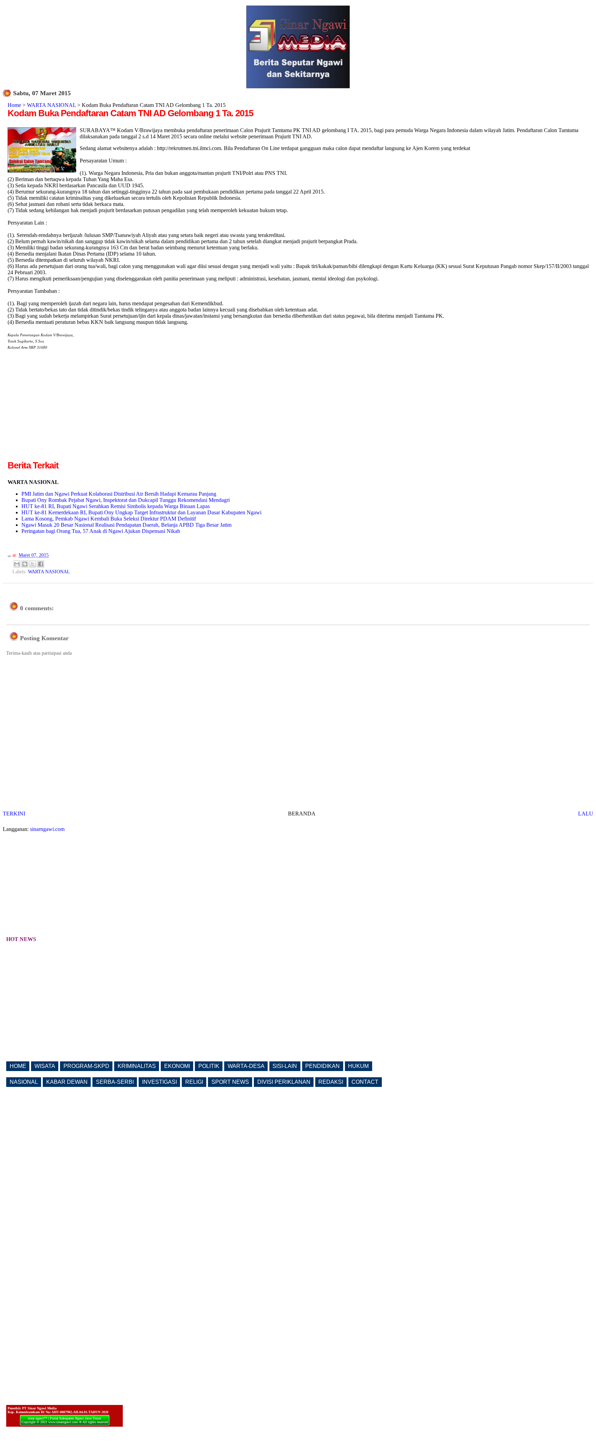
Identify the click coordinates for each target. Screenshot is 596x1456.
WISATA (44, 1066)
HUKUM (358, 1066)
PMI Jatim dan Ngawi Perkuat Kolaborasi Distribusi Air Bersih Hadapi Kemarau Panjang (118, 494)
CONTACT (364, 1082)
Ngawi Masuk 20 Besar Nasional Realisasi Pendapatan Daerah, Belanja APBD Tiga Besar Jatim (126, 525)
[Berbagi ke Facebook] (40, 564)
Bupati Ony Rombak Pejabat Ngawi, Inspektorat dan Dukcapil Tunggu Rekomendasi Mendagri (125, 500)
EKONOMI (177, 1066)
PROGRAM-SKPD (86, 1066)
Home (14, 105)
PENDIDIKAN (322, 1066)
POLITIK (208, 1066)
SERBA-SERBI (115, 1082)
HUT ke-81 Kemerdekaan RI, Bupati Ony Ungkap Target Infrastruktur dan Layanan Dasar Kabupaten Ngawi (141, 512)
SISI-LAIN (284, 1066)
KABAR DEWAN (67, 1082)
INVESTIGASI (159, 1082)
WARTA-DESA (246, 1066)
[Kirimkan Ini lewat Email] (16, 564)
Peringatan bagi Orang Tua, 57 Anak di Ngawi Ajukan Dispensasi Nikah (100, 531)
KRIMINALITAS (137, 1066)
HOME (18, 1066)
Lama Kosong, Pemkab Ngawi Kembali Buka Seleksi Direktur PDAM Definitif (108, 519)
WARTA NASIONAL (51, 105)
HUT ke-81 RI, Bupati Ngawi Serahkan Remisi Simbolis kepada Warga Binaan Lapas (115, 506)
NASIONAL (24, 1082)
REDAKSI (330, 1082)
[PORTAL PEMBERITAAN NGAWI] (298, 86)
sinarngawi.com (47, 829)
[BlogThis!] (24, 564)
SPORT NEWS (230, 1082)
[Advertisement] (65, 411)
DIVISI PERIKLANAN (283, 1082)
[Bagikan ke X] (32, 564)
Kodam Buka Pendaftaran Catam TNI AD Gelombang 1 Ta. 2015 (130, 113)
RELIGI (194, 1082)
